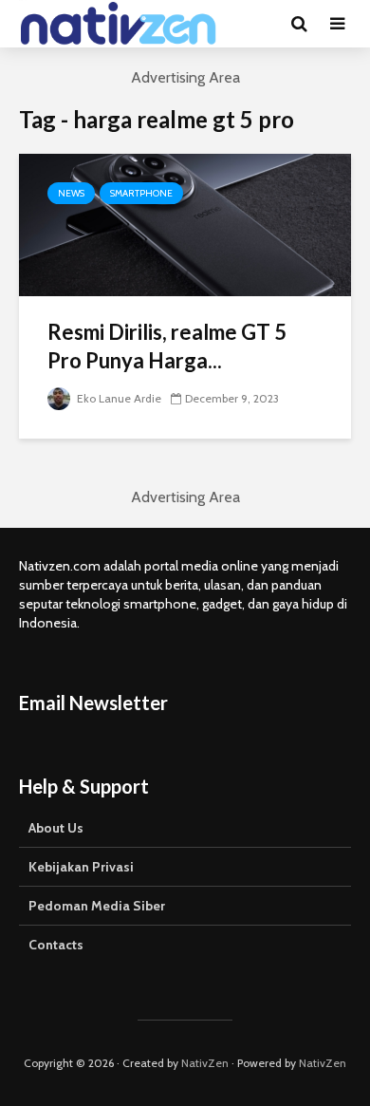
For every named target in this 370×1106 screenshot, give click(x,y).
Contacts (55, 944)
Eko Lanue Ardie (117, 398)
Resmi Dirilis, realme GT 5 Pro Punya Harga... (167, 346)
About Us (55, 827)
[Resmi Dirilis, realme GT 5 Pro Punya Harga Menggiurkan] (185, 224)
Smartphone (141, 193)
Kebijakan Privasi (81, 866)
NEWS (71, 193)
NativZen (205, 1063)
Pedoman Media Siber (96, 905)
